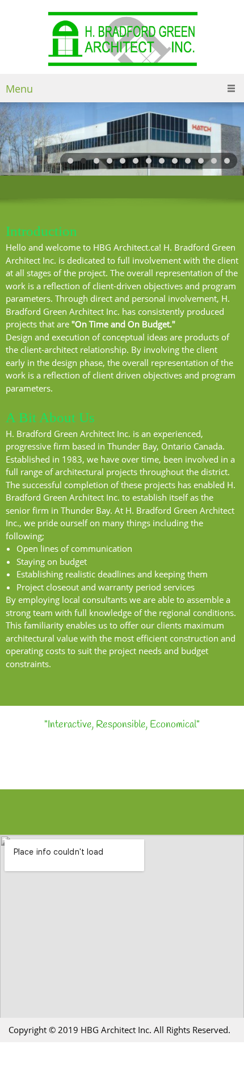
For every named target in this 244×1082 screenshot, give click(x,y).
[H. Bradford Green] (122, 39)
